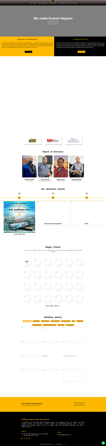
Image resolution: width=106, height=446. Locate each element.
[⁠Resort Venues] (73, 362)
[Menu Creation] (52, 334)
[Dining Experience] (32, 362)
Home (31, 3)
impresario (54, 444)
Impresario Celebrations (42, 3)
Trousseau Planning (66, 321)
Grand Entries (80, 321)
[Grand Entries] (32, 334)
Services (35, 3)
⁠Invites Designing (45, 321)
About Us (68, 3)
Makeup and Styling (55, 321)
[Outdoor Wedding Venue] (52, 362)
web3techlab (63, 444)
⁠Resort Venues (36, 321)
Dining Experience (27, 321)
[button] (69, 3)
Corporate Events (62, 3)
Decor (73, 321)
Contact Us (75, 3)
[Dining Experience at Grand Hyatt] (32, 376)
